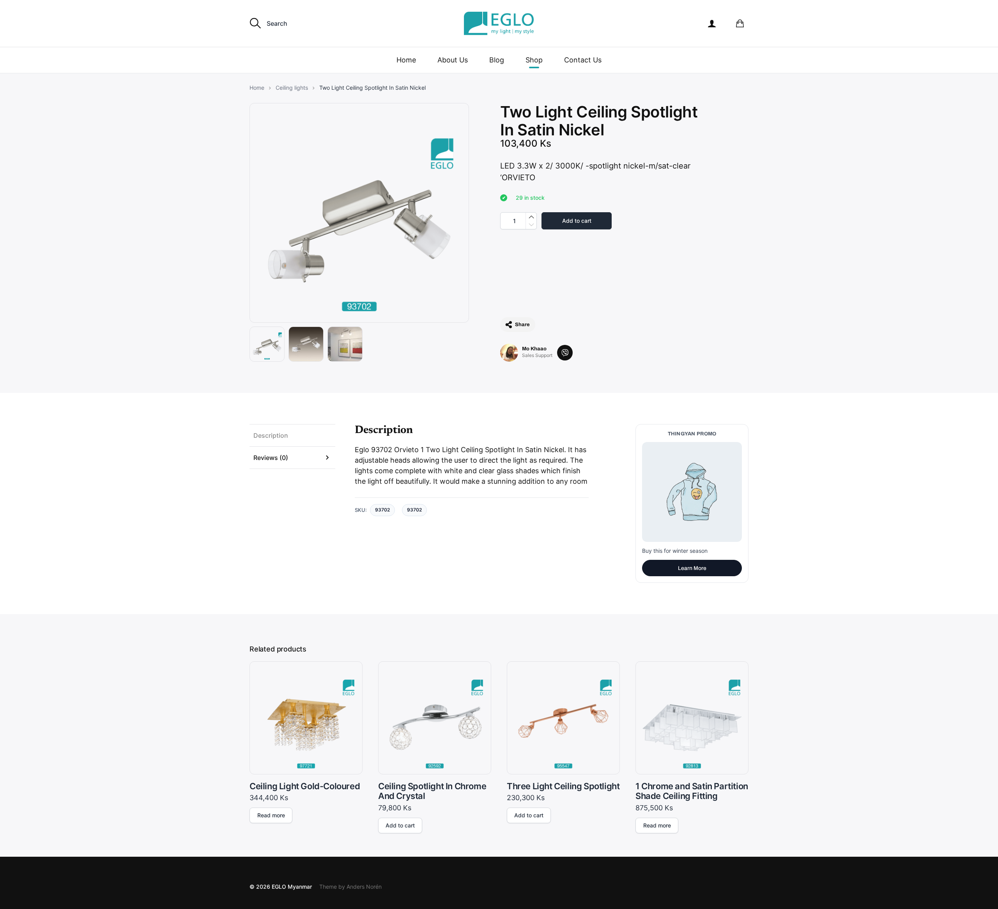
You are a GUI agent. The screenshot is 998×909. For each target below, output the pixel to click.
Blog (496, 60)
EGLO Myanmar (292, 886)
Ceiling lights (292, 88)
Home (406, 60)
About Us (452, 60)
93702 (414, 510)
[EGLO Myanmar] (499, 23)
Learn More (692, 568)
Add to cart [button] (400, 825)
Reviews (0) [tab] (270, 458)
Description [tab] (270, 435)
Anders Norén (364, 886)
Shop (534, 60)
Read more (271, 815)
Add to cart (576, 220)
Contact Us (583, 60)
